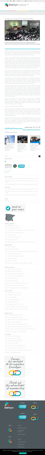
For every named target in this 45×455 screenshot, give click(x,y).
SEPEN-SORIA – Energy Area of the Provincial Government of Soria (16, 306)
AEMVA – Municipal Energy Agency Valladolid (13, 338)
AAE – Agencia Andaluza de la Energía (11, 225)
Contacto (19, 425)
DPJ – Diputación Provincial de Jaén (11, 280)
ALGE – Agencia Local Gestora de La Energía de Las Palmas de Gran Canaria (18, 326)
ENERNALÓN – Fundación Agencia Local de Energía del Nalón (15, 331)
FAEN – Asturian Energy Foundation (11, 258)
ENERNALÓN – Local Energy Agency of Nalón (12, 352)
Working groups (21, 446)
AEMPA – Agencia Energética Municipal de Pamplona (14, 314)
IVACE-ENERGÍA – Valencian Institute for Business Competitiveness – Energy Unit (19, 263)
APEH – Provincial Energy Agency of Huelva (12, 299)
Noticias (13, 127)
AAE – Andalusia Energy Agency (10, 246)
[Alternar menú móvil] (39, 3)
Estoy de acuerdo (22, 453)
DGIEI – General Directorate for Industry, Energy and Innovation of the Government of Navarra (21, 251)
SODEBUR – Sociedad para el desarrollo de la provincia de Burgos (16, 287)
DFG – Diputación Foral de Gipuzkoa (11, 278)
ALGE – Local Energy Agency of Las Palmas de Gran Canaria (15, 347)
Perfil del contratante (22, 428)
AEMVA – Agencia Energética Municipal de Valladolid (14, 317)
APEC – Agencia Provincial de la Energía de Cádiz (13, 271)
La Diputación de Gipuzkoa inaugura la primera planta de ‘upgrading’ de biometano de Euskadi (35, 147)
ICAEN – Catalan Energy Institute (10, 260)
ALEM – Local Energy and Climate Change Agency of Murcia (15, 345)
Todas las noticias (9, 170)
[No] (43, 452)
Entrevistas (8, 171)
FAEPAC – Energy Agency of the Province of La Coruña (14, 304)
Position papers (21, 444)
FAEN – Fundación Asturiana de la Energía (12, 237)
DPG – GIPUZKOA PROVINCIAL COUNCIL (11, 301)
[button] (5, 144)
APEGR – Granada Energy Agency (10, 297)
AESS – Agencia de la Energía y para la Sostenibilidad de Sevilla (16, 319)
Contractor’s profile (21, 441)
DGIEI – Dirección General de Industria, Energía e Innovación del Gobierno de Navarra (20, 230)
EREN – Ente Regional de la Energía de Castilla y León (14, 232)
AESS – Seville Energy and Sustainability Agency (13, 340)
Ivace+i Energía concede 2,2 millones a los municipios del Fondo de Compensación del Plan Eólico (10, 147)
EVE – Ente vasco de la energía (10, 234)
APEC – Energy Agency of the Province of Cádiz (13, 294)
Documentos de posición (21, 431)
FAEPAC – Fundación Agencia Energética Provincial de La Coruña (16, 283)
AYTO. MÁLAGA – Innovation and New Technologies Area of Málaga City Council (18, 350)
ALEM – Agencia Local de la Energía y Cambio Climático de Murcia (16, 324)
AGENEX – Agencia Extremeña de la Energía (12, 227)
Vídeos (7, 172)
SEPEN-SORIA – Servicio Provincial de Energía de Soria (14, 285)
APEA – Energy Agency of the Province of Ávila (13, 292)
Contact (19, 439)
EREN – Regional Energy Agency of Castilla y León (13, 253)
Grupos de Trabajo (21, 434)
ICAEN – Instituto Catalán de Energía (11, 239)
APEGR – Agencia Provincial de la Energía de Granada (14, 273)
